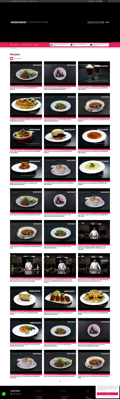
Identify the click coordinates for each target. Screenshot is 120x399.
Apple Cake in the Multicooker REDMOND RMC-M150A (24, 313)
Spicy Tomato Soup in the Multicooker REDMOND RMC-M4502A (93, 152)
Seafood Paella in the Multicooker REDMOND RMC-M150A (93, 313)
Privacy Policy (109, 396)
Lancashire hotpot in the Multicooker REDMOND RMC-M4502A (58, 183)
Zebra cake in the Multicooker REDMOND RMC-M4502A (58, 152)
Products (16, 45)
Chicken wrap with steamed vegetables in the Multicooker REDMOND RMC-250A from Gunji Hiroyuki (92, 247)
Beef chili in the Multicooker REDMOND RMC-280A (25, 215)
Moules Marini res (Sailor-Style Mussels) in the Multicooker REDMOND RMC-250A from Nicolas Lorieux (58, 281)
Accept (107, 393)
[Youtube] (108, 22)
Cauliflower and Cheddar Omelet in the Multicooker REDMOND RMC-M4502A (26, 120)
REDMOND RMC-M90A (53, 342)
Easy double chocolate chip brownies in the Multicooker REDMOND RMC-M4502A (57, 88)
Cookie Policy (105, 396)
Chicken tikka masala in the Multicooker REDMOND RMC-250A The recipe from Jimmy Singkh (25, 280)
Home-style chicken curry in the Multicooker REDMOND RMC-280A (57, 247)
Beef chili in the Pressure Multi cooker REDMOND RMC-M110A (59, 395)
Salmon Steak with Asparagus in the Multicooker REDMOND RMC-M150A (25, 345)
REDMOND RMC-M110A (19, 383)
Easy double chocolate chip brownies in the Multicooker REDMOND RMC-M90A (91, 345)
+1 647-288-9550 (14, 1)
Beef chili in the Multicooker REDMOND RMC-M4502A (23, 88)
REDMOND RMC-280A (19, 213)
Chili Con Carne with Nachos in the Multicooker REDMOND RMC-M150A (58, 313)
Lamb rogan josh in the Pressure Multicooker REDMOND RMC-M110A (92, 386)
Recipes (35, 45)
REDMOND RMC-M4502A (19, 86)
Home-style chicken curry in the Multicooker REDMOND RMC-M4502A (57, 120)
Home (11, 48)
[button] (49, 45)
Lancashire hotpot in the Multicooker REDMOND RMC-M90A (24, 377)
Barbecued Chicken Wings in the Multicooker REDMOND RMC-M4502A (24, 183)
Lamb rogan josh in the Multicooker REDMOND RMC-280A (26, 247)
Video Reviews (27, 45)
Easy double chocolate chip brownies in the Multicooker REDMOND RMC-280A (57, 215)
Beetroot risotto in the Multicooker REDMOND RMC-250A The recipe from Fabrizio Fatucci (93, 280)
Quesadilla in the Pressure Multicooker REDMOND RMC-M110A (59, 386)
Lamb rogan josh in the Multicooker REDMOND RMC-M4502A (94, 120)
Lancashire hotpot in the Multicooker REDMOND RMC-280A (92, 215)
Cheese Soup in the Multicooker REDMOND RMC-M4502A (92, 183)
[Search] (102, 22)
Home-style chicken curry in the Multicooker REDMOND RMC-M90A (57, 345)
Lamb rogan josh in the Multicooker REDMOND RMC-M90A (94, 377)
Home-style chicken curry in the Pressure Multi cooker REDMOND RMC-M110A (24, 395)
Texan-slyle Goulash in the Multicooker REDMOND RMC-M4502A (25, 152)
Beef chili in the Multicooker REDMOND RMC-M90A (59, 376)
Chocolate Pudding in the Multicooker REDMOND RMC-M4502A (93, 88)
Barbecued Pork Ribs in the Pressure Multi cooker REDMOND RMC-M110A (25, 386)
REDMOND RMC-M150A (19, 311)
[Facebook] (106, 22)
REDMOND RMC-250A (87, 244)
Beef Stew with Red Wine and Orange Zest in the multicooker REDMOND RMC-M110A (92, 395)
